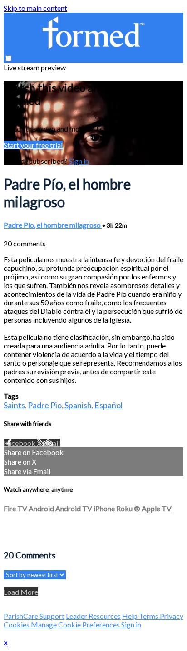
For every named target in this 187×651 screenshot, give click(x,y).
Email (51, 443)
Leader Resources (93, 616)
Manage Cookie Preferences (76, 624)
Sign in (79, 161)
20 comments (25, 243)
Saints (14, 405)
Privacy (171, 616)
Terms (149, 616)
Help (130, 616)
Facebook (20, 443)
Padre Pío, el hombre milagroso (53, 224)
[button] (8, 58)
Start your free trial (33, 145)
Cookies (17, 624)
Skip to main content (35, 8)
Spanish (78, 405)
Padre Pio (45, 405)
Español (108, 405)
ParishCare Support (34, 616)
